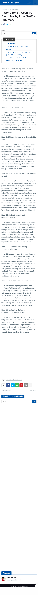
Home (3, 9)
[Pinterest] (21, 385)
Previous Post (6, 390)
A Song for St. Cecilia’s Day (14, 9)
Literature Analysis (10, 3)
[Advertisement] (19, 357)
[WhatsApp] (10, 24)
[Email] (26, 385)
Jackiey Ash (11, 578)
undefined (13, 43)
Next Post (33, 390)
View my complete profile (14, 580)
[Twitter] (7, 24)
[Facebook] (4, 24)
